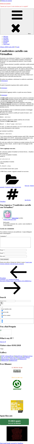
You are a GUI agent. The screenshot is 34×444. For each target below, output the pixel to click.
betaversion (15, 218)
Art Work (5, 38)
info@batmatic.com (16, 437)
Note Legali (6, 44)
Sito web (2, 256)
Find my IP (3, 342)
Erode (17, 47)
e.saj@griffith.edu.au (16, 432)
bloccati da (17, 422)
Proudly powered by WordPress (15, 443)
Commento (3, 236)
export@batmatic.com (17, 435)
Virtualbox (3, 201)
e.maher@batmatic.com (16, 429)
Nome (2, 250)
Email (2, 253)
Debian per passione (5, 3)
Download (6, 41)
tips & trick (18, 187)
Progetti (5, 42)
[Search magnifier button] (1, 303)
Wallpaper (6, 39)
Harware (27, 185)
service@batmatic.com (17, 436)
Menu (29, 33)
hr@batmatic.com (17, 433)
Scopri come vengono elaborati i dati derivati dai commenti (16, 263)
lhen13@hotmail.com (17, 431)
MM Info (5, 36)
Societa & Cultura (10, 187)
